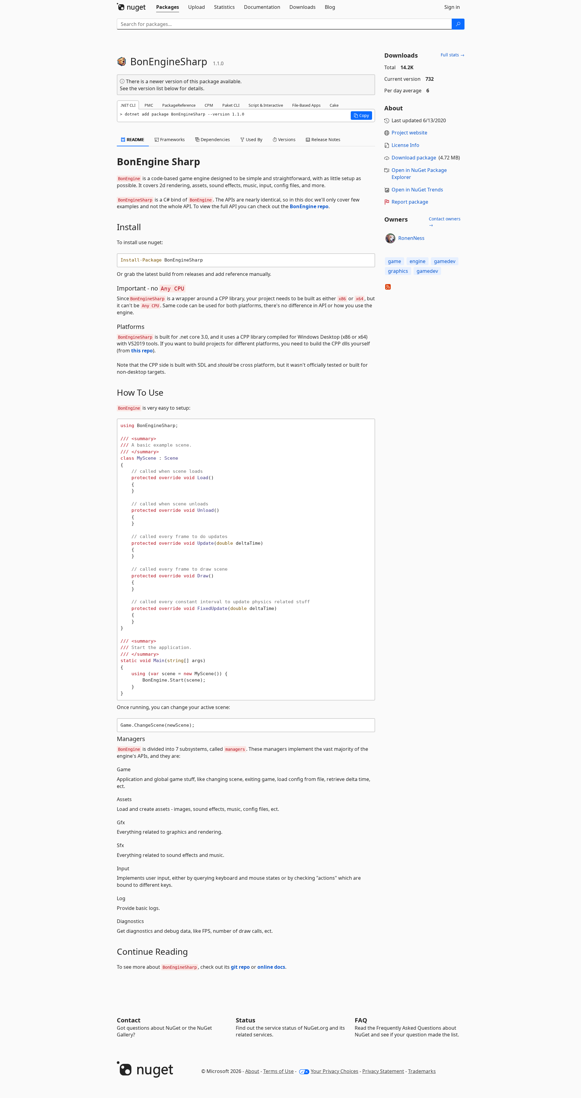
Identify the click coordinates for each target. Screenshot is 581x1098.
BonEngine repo (309, 206)
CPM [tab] (209, 105)
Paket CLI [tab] (230, 105)
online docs (271, 967)
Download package (414, 157)
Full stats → (452, 55)
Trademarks (422, 1071)
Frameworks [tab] (172, 139)
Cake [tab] (334, 105)
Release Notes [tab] (325, 139)
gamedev (444, 261)
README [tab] (135, 139)
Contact (129, 1020)
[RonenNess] (390, 238)
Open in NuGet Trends (417, 189)
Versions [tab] (286, 139)
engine (417, 261)
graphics (398, 271)
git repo (240, 967)
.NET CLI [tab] (127, 105)
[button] (361, 115)
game (394, 261)
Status (245, 1020)
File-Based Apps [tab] (306, 105)
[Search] (458, 24)
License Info (405, 145)
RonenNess (411, 238)
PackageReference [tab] (178, 105)
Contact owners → (445, 222)
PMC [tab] (149, 105)
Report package (410, 201)
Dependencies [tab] (214, 139)
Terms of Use (278, 1071)
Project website (409, 132)
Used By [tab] (253, 139)
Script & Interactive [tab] (266, 105)
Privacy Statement (383, 1071)
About (252, 1071)
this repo (142, 350)
